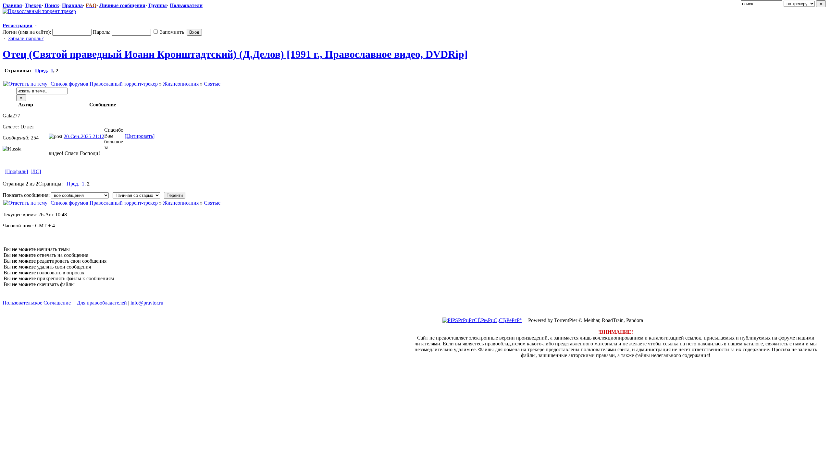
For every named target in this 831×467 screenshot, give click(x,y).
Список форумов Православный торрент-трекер (104, 84)
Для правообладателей (102, 302)
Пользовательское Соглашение (37, 302)
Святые (212, 84)
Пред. (41, 70)
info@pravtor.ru (146, 302)
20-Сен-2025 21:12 (84, 136)
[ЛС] (36, 171)
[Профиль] (16, 171)
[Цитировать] (140, 136)
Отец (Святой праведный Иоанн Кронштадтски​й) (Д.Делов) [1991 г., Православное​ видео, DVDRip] (235, 54)
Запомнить (171, 32)
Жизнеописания (181, 84)
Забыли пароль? (25, 38)
